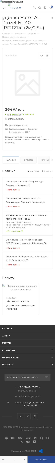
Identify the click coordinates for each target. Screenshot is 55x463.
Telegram (28, 416)
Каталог (7, 328)
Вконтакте (20, 416)
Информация (10, 357)
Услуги (6, 343)
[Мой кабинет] (45, 8)
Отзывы (28, 160)
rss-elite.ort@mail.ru (29, 396)
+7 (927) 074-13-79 (28, 387)
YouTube (35, 416)
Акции (6, 336)
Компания (8, 350)
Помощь (7, 364)
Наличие (11, 160)
